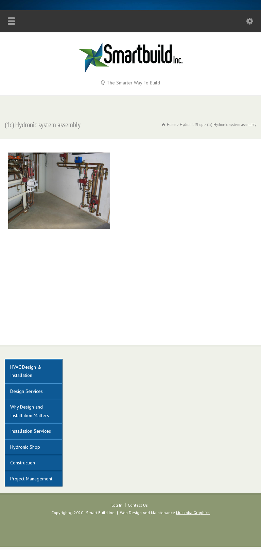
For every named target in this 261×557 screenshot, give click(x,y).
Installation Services (30, 431)
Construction (22, 463)
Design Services (26, 391)
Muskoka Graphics (193, 512)
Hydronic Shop (25, 447)
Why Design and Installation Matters (29, 411)
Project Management (31, 479)
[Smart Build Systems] (130, 71)
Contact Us (138, 505)
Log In (116, 505)
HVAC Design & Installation (25, 371)
